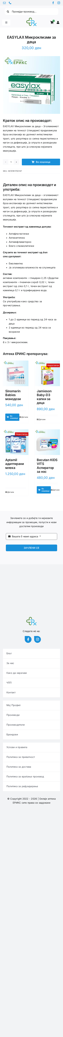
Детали (24, 417)
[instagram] (58, 2)
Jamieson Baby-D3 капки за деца (44, 397)
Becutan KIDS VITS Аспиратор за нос (47, 466)
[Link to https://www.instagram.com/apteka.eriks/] (37, 639)
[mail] (4, 2)
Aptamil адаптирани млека (14, 464)
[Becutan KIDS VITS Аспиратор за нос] (47, 442)
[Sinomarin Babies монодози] (15, 373)
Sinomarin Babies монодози (13, 395)
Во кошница (43, 161)
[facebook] (53, 2)
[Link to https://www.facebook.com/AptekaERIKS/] (28, 639)
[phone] (10, 2)
